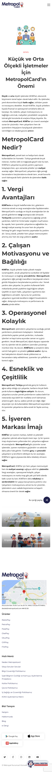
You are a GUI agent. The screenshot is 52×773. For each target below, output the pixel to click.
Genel (26, 52)
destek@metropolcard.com (12, 608)
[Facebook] (13, 757)
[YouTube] (38, 757)
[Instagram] (21, 757)
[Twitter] (5, 757)
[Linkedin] (29, 757)
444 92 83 (25, 608)
